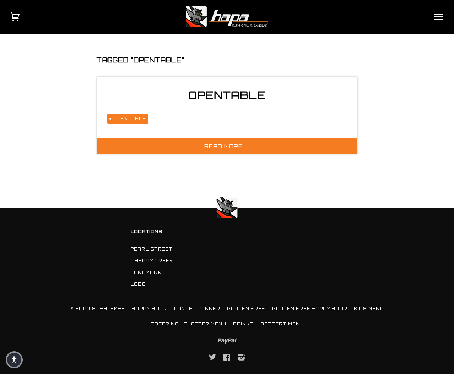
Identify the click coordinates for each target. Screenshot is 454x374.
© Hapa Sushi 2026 (98, 308)
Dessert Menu (282, 323)
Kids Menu (369, 308)
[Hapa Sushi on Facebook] (227, 358)
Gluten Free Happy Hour (309, 308)
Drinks (243, 323)
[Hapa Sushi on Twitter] (212, 358)
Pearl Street (151, 249)
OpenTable (226, 95)
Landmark (146, 272)
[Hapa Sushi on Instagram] (241, 358)
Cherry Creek (152, 260)
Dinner (210, 308)
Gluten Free (246, 308)
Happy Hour (149, 308)
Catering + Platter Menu (188, 323)
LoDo (138, 284)
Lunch (183, 308)
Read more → (227, 146)
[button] (14, 359)
